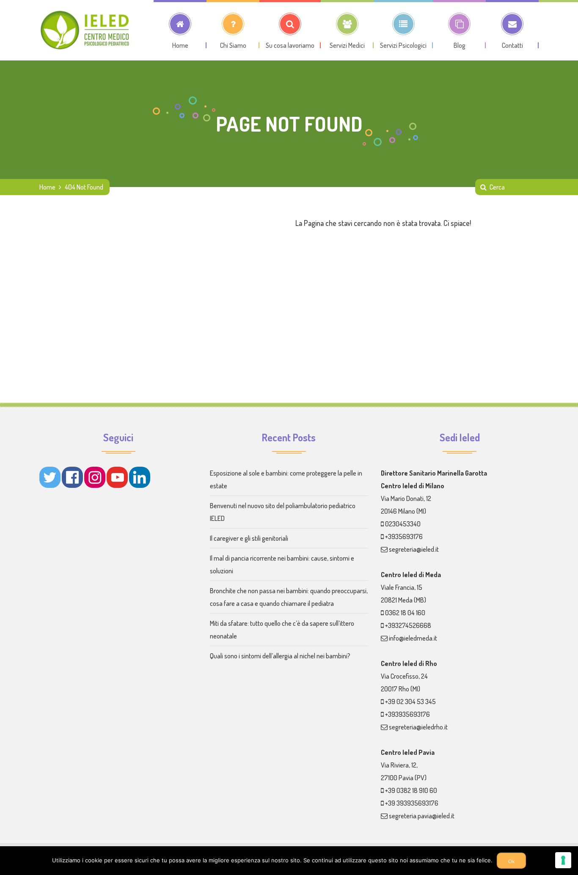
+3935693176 (404, 536)
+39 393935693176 (411, 803)
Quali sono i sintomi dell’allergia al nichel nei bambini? (280, 656)
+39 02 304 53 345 (410, 701)
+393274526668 (408, 625)
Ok (511, 861)
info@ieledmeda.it (413, 638)
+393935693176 (407, 714)
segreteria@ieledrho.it (418, 727)
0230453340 (403, 524)
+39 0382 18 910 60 (411, 790)
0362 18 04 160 (405, 612)
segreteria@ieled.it (414, 549)
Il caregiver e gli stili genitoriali (249, 538)
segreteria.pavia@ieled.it (421, 816)
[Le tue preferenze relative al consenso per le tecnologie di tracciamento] (563, 860)
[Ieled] (85, 30)
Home (47, 187)
